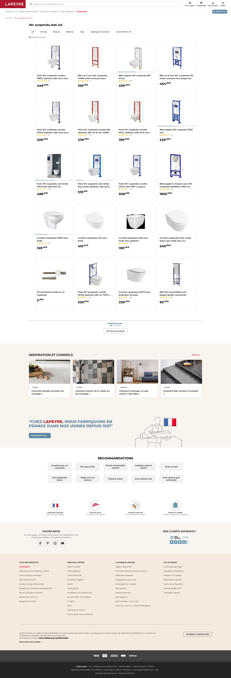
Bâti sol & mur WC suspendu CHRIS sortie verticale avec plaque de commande (92, 78)
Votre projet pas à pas (173, 567)
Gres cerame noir (143, 479)
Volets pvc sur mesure (87, 478)
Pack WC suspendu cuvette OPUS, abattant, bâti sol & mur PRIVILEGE (52, 133)
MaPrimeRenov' (74, 571)
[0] (223, 3)
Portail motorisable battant (115, 466)
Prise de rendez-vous (172, 588)
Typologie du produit (100, 32)
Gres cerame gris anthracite (171, 478)
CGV (90, 666)
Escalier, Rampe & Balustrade (31, 584)
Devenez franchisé (123, 593)
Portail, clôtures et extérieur (31, 593)
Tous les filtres (122, 32)
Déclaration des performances (106, 673)
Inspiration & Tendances (173, 571)
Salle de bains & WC (27, 580)
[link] (81, 11)
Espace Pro (221, 11)
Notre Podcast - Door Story (127, 601)
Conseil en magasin (75, 580)
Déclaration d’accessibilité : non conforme (86, 670)
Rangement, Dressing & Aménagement (35, 588)
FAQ (156, 670)
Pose (69, 606)
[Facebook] (40, 543)
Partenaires (127, 670)
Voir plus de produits (115, 331)
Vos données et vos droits (112, 670)
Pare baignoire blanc (59, 478)
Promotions (24, 567)
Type (82, 32)
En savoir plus (38, 435)
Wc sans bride (87, 467)
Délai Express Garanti (76, 610)
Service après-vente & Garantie (80, 614)
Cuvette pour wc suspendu (59, 466)
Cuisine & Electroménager (30, 575)
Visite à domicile (74, 575)
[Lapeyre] (13, 4)
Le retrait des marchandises (79, 597)
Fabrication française (124, 575)
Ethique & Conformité (126, 673)
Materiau (70, 32)
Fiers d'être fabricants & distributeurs (131, 571)
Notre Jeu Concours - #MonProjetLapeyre (133, 606)
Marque (56, 32)
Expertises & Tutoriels (173, 580)
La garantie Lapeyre (139, 666)
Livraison (71, 601)
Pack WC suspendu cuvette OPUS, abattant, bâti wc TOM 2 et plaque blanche (95, 295)
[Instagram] (55, 543)
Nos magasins (121, 597)
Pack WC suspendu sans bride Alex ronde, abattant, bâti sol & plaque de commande (93, 187)
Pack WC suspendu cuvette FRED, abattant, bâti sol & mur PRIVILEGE (52, 78)
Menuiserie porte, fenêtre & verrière (34, 571)
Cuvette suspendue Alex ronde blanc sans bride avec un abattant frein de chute (175, 241)
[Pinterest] (47, 543)
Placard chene (115, 479)
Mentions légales (125, 666)
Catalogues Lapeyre (172, 593)
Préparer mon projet (172, 575)
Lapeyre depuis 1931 (124, 567)
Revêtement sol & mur (28, 597)
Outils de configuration (173, 584)
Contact (151, 666)
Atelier (70, 584)
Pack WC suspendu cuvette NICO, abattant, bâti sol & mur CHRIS (134, 133)
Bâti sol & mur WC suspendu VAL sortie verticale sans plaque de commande (177, 78)
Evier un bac (171, 467)
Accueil (9, 18)
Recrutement (121, 588)
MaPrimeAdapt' (73, 567)
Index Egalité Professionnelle (143, 670)
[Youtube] (62, 543)
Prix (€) (43, 32)
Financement (73, 588)
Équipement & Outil (27, 601)
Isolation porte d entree (143, 466)
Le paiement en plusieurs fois (79, 593)
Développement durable (126, 584)
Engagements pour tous (126, 580)
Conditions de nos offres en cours (105, 666)
